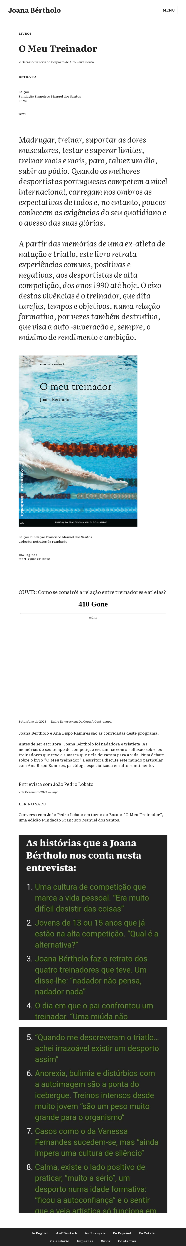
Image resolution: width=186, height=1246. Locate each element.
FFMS (23, 100)
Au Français (94, 1233)
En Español (122, 1233)
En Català (147, 1233)
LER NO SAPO (32, 804)
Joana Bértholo (34, 10)
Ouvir (106, 1241)
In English (40, 1233)
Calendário (59, 1241)
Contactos (127, 1241)
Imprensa (85, 1241)
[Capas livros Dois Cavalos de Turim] (93, 1020)
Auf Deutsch (66, 1233)
